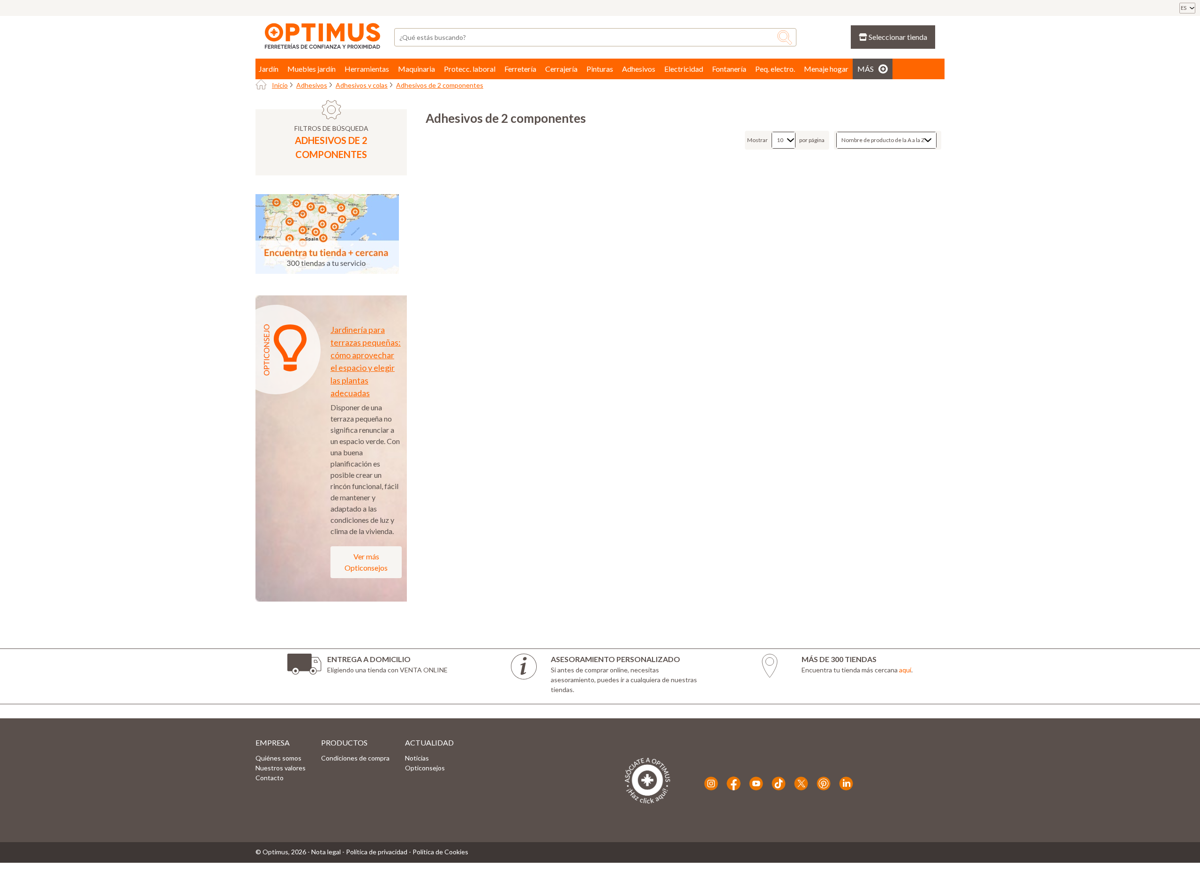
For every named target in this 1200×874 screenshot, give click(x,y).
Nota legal (326, 852)
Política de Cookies (440, 852)
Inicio (280, 85)
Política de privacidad (376, 852)
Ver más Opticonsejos (366, 562)
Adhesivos (311, 85)
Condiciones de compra (355, 758)
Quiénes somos (278, 758)
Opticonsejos (425, 768)
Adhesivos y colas (362, 85)
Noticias (417, 758)
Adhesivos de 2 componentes (439, 85)
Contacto (269, 778)
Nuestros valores (280, 768)
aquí (905, 670)
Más (865, 68)
